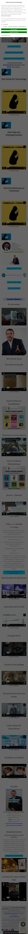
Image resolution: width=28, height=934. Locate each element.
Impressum (8, 35)
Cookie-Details (3, 35)
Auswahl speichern (14, 32)
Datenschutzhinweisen (6, 15)
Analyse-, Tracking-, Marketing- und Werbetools (14, 26)
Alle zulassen (14, 29)
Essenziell (5, 24)
